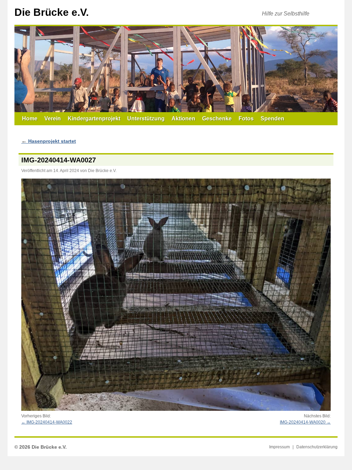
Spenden (272, 118)
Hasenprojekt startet (48, 141)
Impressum (279, 447)
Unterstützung (146, 118)
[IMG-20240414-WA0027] (176, 295)
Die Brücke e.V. (51, 12)
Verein (52, 118)
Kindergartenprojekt (94, 118)
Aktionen (183, 118)
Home (29, 118)
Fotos (246, 118)
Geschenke (217, 118)
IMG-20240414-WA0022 (49, 422)
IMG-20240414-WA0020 (303, 422)
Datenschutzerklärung (317, 447)
